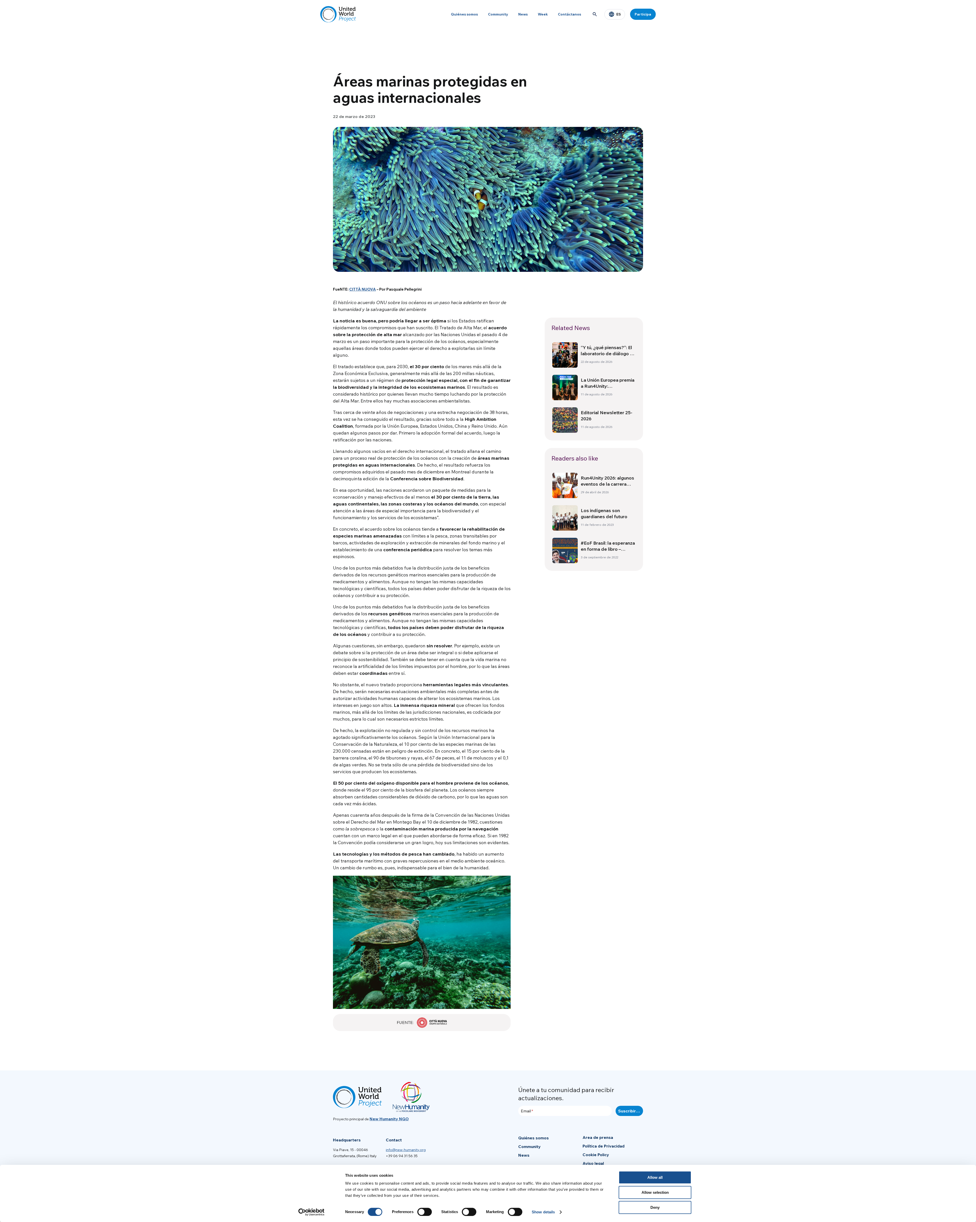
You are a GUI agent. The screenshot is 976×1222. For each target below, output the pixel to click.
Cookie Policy (596, 1154)
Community (498, 14)
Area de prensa (598, 1137)
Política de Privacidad (603, 1146)
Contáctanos (569, 14)
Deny (655, 1207)
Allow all (655, 1177)
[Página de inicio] (338, 14)
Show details (543, 1212)
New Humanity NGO (389, 1118)
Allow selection (655, 1192)
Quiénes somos (464, 14)
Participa (643, 14)
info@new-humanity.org (406, 1150)
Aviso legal (593, 1163)
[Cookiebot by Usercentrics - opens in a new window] (311, 1212)
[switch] (424, 1212)
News (523, 14)
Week (543, 14)
